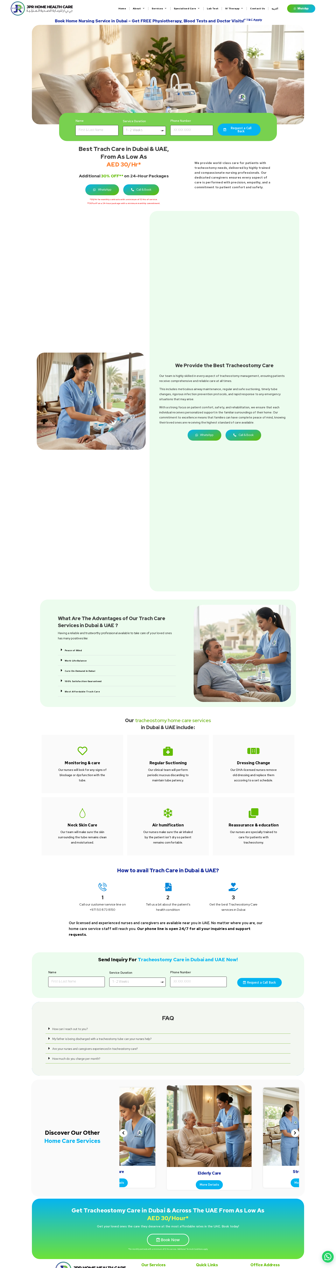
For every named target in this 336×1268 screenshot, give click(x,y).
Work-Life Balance (76, 661)
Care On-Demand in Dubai (80, 671)
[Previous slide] (123, 1133)
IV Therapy (232, 8)
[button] (117, 650)
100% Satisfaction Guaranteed (83, 682)
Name (79, 121)
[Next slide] (295, 1133)
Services (157, 8)
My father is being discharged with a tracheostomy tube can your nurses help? (102, 1039)
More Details (209, 1185)
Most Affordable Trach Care (82, 692)
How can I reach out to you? (70, 1029)
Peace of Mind (73, 651)
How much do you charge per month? (76, 1059)
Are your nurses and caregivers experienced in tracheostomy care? (95, 1049)
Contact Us (257, 8)
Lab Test (212, 8)
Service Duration (134, 121)
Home (122, 8)
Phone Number (180, 121)
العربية (275, 8)
